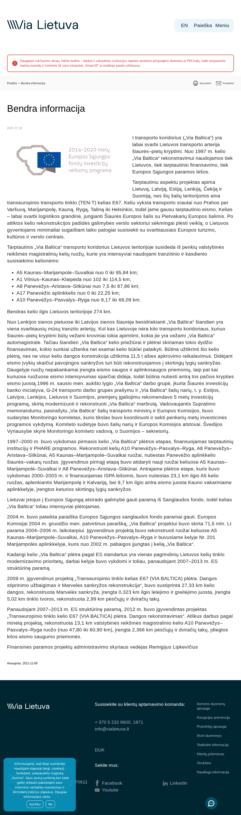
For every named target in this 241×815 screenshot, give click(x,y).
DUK (99, 749)
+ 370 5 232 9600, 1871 (119, 722)
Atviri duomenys (209, 736)
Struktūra (204, 763)
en (184, 25)
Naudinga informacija (213, 772)
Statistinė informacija (213, 745)
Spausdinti (205, 83)
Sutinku (35, 804)
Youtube (110, 789)
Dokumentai (101, 52)
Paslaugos (163, 52)
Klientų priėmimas (210, 754)
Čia (53, 797)
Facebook (112, 783)
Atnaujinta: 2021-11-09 (22, 663)
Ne (50, 804)
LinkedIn (178, 783)
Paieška (203, 25)
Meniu (224, 25)
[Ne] (70, 784)
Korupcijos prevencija (213, 717)
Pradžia (12, 83)
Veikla (28, 52)
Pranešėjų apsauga (211, 726)
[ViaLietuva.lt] (42, 28)
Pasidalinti (228, 83)
